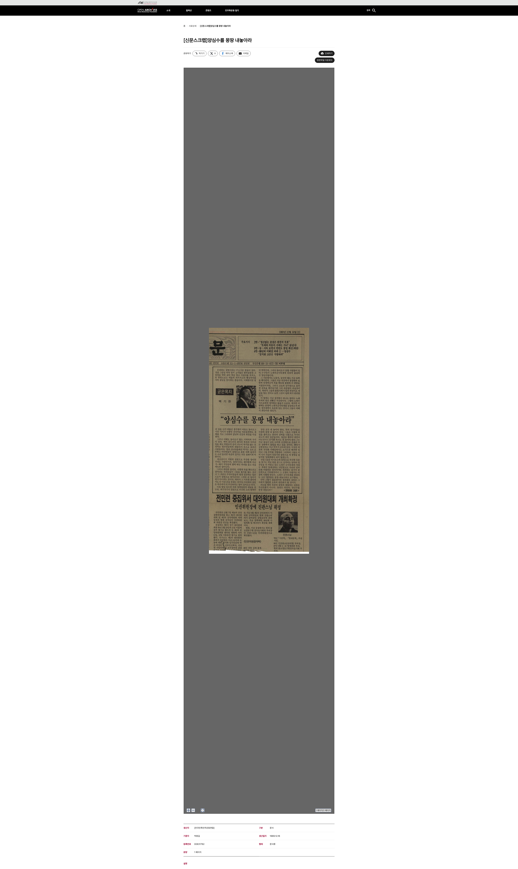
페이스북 (229, 53)
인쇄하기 (329, 53)
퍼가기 (202, 53)
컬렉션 (189, 10)
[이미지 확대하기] (188, 810)
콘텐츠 (208, 10)
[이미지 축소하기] (193, 810)
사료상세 (192, 26)
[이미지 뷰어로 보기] (203, 810)
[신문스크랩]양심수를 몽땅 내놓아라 (215, 26)
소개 (168, 10)
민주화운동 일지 (232, 10)
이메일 (246, 53)
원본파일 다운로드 (325, 60)
